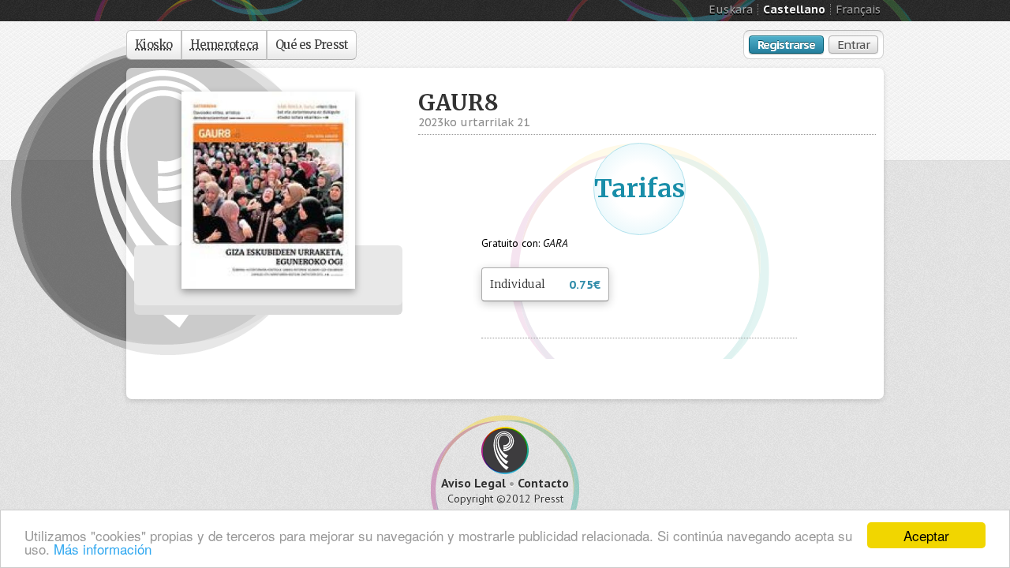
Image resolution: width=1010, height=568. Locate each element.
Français (858, 9)
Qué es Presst (311, 44)
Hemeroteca (224, 44)
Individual (545, 284)
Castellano (794, 9)
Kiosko (154, 44)
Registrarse (786, 44)
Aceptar (926, 535)
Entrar (853, 44)
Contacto (543, 483)
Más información (103, 549)
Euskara (731, 9)
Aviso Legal (473, 483)
